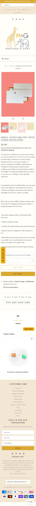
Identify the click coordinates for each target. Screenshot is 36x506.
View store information (10, 287)
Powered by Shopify (26, 487)
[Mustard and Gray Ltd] (18, 37)
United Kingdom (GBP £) (17, 482)
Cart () (27, 9)
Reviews (3, 255)
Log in (19, 9)
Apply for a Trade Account (18, 405)
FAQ (18, 416)
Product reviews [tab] (8, 334)
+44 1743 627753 (10, 9)
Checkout (18, 12)
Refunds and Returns (18, 394)
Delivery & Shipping (18, 391)
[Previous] (13, 119)
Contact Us (18, 413)
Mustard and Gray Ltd (14, 487)
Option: (3, 251)
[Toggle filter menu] (31, 338)
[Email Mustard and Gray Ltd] (23, 19)
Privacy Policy (18, 396)
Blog (18, 407)
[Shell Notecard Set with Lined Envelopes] (18, 94)
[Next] (23, 119)
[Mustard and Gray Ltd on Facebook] (13, 19)
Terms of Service (18, 402)
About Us (18, 388)
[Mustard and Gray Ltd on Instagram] (20, 19)
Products (12, 66)
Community (18, 410)
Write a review (29, 329)
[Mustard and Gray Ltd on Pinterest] (16, 19)
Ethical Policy (18, 399)
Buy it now (18, 274)
